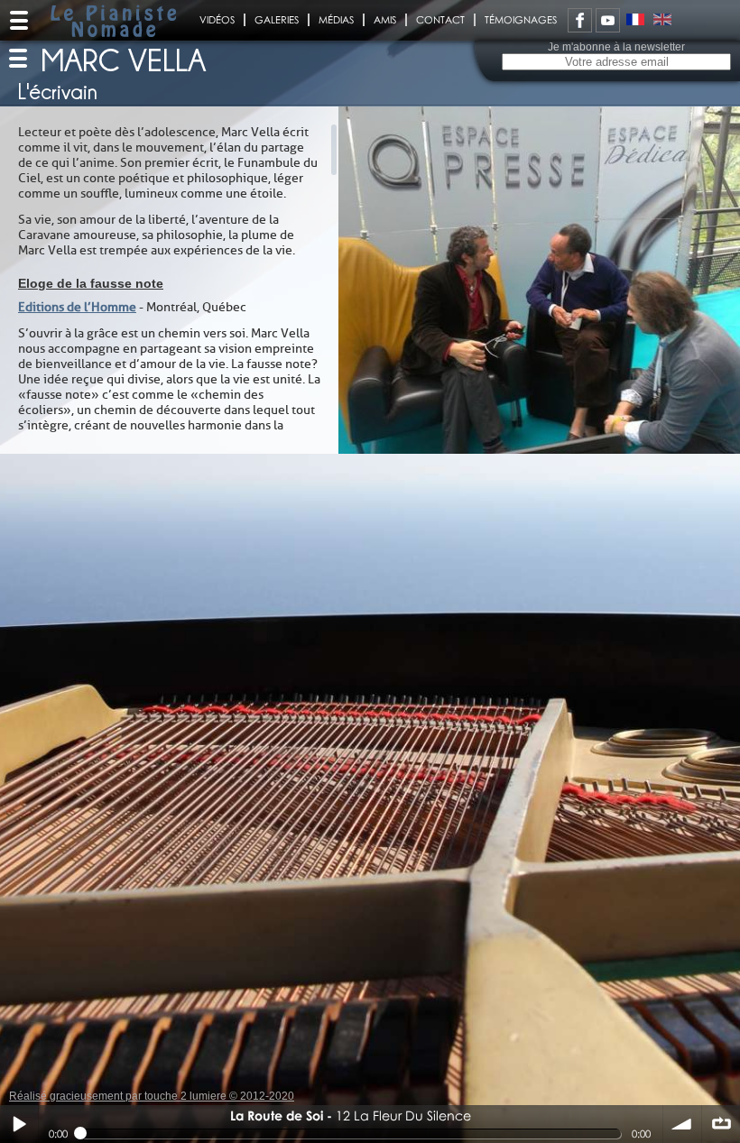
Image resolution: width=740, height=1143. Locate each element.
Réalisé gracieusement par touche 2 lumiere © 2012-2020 (151, 1096)
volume (682, 1124)
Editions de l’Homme (77, 307)
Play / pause (19, 1124)
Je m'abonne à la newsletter (616, 47)
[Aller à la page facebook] (580, 20)
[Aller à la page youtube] (608, 20)
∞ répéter (721, 1124)
